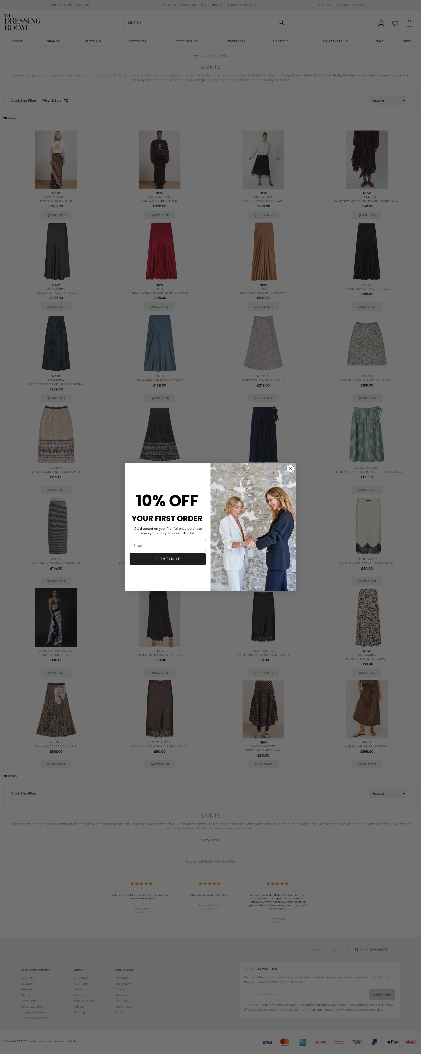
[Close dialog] (290, 468)
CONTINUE (168, 559)
